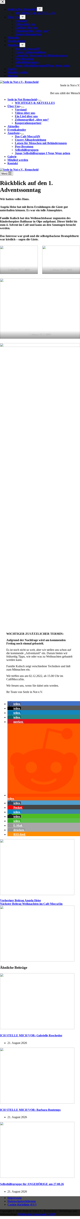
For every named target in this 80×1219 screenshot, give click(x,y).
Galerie (12, 156)
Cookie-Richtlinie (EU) (21, 1204)
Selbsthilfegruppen (27, 149)
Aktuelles (13, 126)
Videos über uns (25, 112)
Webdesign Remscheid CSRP (36, 1214)
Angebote (13, 133)
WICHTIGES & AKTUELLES (35, 102)
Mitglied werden (17, 159)
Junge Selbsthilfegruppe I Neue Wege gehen (42, 153)
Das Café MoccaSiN (27, 136)
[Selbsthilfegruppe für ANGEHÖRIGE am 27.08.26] (37, 1176)
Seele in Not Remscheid (22, 99)
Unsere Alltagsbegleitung (30, 139)
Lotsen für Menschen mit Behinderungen (41, 143)
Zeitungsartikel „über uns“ (32, 119)
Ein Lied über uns (26, 116)
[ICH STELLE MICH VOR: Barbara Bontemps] (37, 1102)
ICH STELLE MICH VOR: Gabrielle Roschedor (31, 1035)
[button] (14, 703)
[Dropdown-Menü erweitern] (39, 100)
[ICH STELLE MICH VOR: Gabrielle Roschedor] (37, 1028)
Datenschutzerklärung (21, 1201)
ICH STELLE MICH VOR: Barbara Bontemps (30, 1109)
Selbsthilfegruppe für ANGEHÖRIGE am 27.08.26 (32, 1184)
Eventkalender (16, 129)
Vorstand (21, 109)
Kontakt (12, 163)
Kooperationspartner (28, 123)
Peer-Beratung (24, 146)
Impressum (14, 1197)
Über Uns (13, 106)
